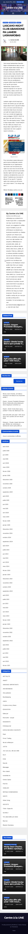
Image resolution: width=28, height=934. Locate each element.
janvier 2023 (6, 624)
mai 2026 (5, 459)
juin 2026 (5, 455)
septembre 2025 (8, 492)
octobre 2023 (7, 587)
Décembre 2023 (7, 578)
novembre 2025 (7, 483)
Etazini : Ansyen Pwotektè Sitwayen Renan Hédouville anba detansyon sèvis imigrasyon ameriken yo (13, 403)
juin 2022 (5, 653)
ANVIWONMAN (12, 22)
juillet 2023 (6, 599)
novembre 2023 (7, 583)
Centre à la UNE (14, 7)
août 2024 (6, 545)
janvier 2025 (6, 525)
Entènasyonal (7, 726)
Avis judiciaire (7, 693)
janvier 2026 (6, 475)
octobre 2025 (7, 488)
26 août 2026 (9, 886)
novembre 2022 (7, 632)
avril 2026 (6, 463)
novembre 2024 (8, 533)
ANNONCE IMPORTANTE (11, 684)
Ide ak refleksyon (8, 742)
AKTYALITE (5, 22)
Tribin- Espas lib (8, 808)
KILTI (4, 755)
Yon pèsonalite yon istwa (10, 817)
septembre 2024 (8, 541)
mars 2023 (6, 616)
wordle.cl (5, 812)
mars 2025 (6, 517)
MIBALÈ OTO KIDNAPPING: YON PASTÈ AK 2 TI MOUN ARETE (9, 201)
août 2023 (6, 595)
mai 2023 (5, 607)
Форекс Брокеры (8, 825)
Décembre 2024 (8, 529)
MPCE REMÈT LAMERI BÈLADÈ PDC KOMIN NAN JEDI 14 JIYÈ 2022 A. (19, 201)
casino (5, 701)
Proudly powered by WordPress (10, 924)
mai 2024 (5, 558)
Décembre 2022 (7, 628)
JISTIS (5, 746)
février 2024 (6, 570)
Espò (4, 734)
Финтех (5, 821)
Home (14, 930)
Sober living (6, 800)
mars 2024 (6, 566)
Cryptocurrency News (9, 705)
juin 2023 (5, 603)
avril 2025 (6, 512)
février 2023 (6, 620)
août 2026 (6, 446)
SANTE (5, 796)
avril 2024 (6, 562)
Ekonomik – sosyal (8, 717)
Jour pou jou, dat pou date (11, 750)
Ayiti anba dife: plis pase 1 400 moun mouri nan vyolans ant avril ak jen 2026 (14, 416)
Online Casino (7, 779)
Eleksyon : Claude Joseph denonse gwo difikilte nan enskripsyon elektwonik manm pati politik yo (13, 424)
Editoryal (5, 713)
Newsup (24, 924)
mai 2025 (5, 508)
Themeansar (15, 926)
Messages (6, 767)
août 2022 (6, 645)
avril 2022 (6, 661)
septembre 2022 (8, 640)
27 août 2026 (9, 851)
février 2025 (6, 521)
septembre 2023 (8, 591)
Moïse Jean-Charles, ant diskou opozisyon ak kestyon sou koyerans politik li (14, 395)
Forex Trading (7, 738)
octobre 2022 (7, 636)
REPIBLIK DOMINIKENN (10, 792)
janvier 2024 (6, 574)
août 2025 (6, 496)
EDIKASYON (6, 709)
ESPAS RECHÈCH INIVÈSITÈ (12, 730)
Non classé (6, 771)
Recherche (6, 376)
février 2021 (6, 665)
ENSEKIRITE (6, 722)
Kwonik (5, 763)
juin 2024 (5, 554)
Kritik (4, 759)
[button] (23, 13)
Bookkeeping (7, 697)
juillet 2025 (6, 500)
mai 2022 (5, 657)
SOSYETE (19, 22)
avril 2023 (6, 612)
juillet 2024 (6, 550)
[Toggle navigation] (13, 13)
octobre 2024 (7, 537)
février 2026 (6, 471)
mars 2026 (6, 467)
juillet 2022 (6, 649)
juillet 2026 (6, 450)
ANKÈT (5, 680)
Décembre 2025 (7, 479)
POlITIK (5, 784)
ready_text (6, 788)
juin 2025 (5, 504)
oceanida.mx (6, 775)
